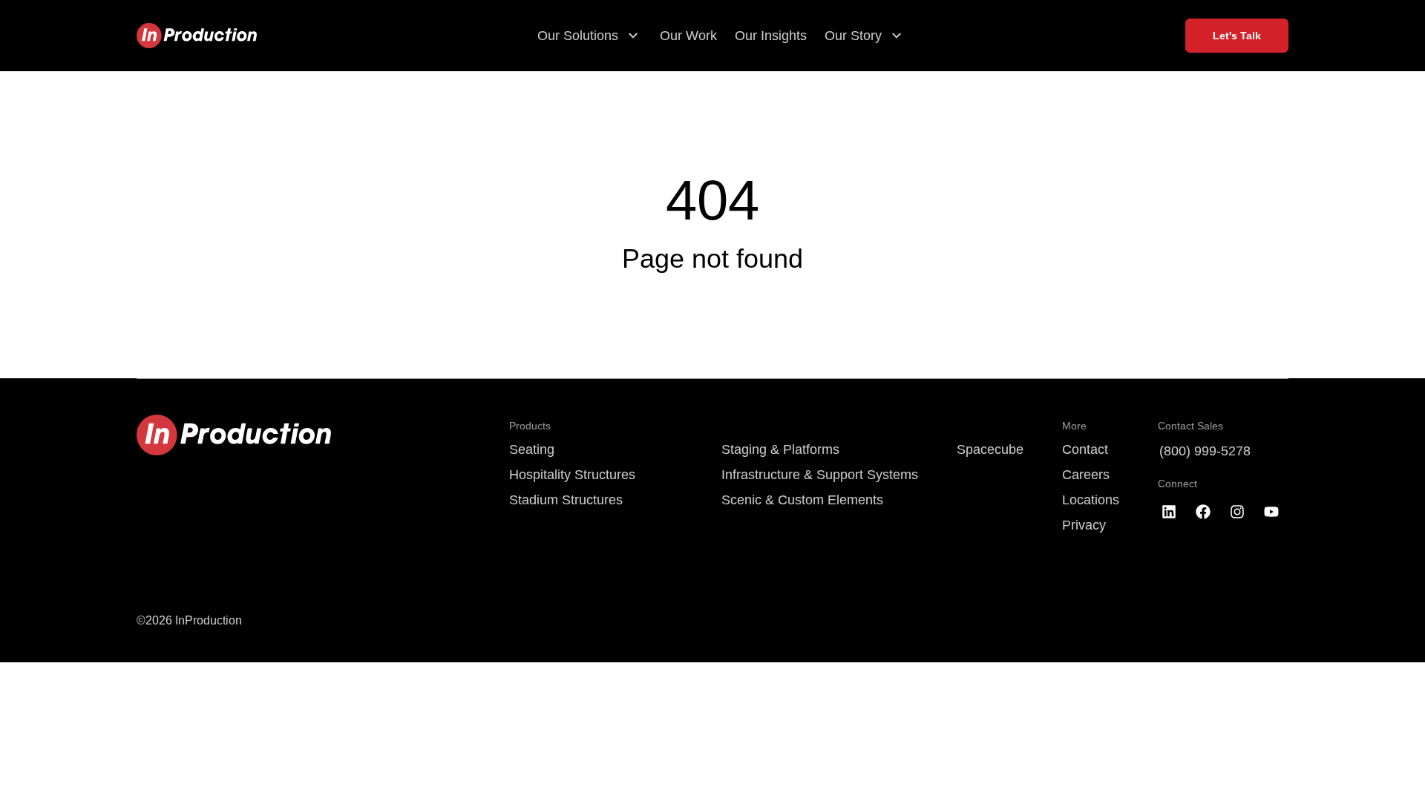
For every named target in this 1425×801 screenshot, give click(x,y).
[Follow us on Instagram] (1237, 512)
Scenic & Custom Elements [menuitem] (802, 499)
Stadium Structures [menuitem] (566, 499)
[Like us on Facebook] (1203, 512)
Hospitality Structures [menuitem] (572, 474)
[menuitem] (819, 426)
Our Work (688, 35)
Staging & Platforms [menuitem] (780, 449)
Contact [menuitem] (1085, 449)
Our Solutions (577, 35)
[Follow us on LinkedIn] (1169, 512)
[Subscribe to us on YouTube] (1271, 512)
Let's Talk (1237, 36)
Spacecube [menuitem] (990, 449)
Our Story (853, 35)
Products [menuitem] (530, 426)
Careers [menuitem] (1086, 474)
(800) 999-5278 (1205, 451)
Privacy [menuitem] (1084, 525)
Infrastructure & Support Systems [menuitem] (819, 474)
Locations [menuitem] (1090, 499)
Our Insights (771, 35)
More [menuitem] (1074, 426)
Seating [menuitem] (531, 449)
